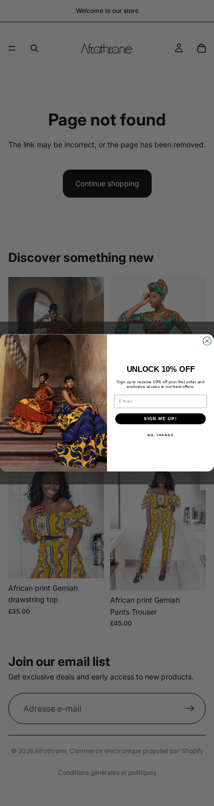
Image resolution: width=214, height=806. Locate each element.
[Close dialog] (207, 341)
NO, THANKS (160, 435)
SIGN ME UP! (160, 418)
